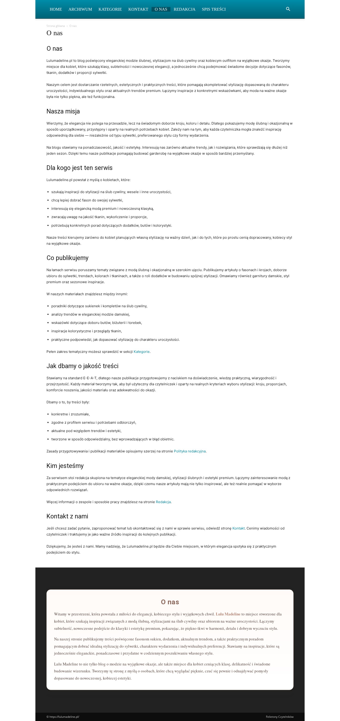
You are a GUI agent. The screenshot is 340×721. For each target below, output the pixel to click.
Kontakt (138, 9)
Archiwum (80, 9)
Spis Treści (214, 9)
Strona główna (55, 26)
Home (56, 9)
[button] (288, 9)
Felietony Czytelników (280, 717)
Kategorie (110, 9)
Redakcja (184, 9)
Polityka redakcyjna (190, 451)
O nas (161, 9)
